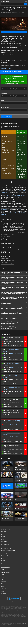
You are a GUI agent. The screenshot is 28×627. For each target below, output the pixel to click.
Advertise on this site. (14, 601)
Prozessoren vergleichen (5, 567)
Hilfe (3, 91)
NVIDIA (4, 151)
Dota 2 (2, 558)
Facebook (4, 593)
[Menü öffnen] (26, 1)
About (2, 583)
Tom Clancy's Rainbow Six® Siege (7, 543)
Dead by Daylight (4, 541)
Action (2, 243)
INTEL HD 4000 (14, 437)
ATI (2, 576)
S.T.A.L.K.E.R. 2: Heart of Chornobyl (8, 550)
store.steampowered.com (7, 264)
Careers (2, 584)
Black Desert (3, 536)
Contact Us (3, 591)
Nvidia (3, 579)
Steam (23, 232)
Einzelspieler (4, 240)
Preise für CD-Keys (5, 528)
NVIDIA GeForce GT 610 (16, 367)
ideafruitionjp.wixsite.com (7, 260)
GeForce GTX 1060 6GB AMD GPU (21, 154)
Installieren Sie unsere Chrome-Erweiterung (13, 80)
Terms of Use (3, 588)
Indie (13, 243)
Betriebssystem (5, 107)
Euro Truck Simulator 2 (5, 529)
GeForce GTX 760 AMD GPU (8, 151)
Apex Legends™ (4, 531)
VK (2, 595)
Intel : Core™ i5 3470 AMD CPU (21, 142)
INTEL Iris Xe (13, 425)
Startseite (5, 1)
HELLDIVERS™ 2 (4, 533)
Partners (2, 586)
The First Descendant (5, 563)
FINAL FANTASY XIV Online (6, 544)
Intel (3, 571)
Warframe (3, 538)
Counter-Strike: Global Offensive (7, 548)
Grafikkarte (4, 93)
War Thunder (3, 562)
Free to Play (8, 243)
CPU (2, 86)
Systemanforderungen (9, 12)
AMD (3, 569)
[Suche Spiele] (25, 4)
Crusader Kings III (4, 539)
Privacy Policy (3, 589)
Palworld (2, 534)
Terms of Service (6, 624)
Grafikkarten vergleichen (5, 572)
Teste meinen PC (14, 32)
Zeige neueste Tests (6, 68)
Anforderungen (4, 547)
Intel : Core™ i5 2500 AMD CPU (7, 142)
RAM (2, 100)
